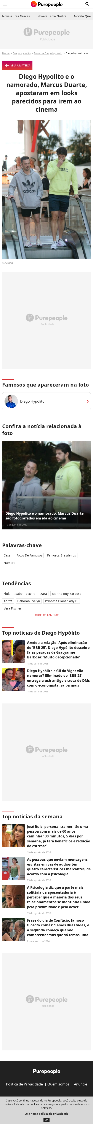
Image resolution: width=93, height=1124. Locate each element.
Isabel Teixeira (24, 594)
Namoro (9, 563)
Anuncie (80, 1084)
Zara (43, 594)
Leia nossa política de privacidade (46, 1114)
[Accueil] (47, 4)
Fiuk (7, 594)
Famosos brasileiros (61, 555)
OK (46, 1120)
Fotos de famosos (29, 555)
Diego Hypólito (21, 53)
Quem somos (58, 1084)
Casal (7, 555)
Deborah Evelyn (28, 601)
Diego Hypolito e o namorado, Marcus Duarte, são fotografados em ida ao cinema (45, 516)
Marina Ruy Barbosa (66, 594)
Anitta (8, 601)
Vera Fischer (12, 608)
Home (6, 53)
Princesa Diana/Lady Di (61, 601)
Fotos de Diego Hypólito (48, 53)
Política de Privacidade (24, 1084)
